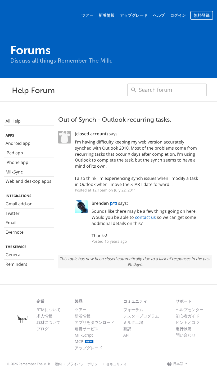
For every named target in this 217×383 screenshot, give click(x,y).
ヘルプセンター (190, 309)
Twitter (13, 213)
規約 (58, 364)
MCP (83, 341)
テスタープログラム (141, 316)
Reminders (16, 264)
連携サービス (86, 328)
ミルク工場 (133, 322)
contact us (145, 217)
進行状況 (184, 328)
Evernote (15, 232)
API (126, 335)
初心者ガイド (188, 316)
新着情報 (107, 15)
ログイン (178, 15)
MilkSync (14, 172)
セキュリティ (116, 364)
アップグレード (134, 15)
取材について (48, 322)
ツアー (87, 15)
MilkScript (84, 335)
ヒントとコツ (188, 322)
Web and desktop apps (28, 181)
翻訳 (127, 328)
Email (11, 222)
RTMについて (49, 309)
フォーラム (133, 309)
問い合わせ (186, 335)
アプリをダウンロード (94, 322)
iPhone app (17, 162)
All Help (13, 121)
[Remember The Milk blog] (210, 364)
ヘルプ (159, 15)
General (13, 255)
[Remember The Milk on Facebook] (196, 364)
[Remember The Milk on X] (203, 364)
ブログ (42, 328)
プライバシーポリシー (84, 364)
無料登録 (202, 15)
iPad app (14, 153)
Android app (18, 143)
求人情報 (44, 316)
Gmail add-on (19, 204)
